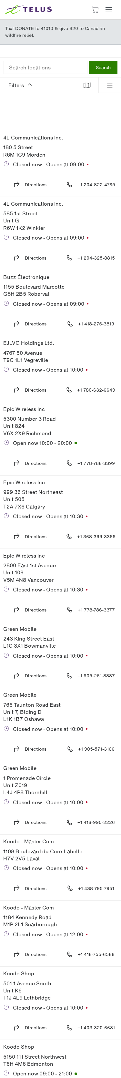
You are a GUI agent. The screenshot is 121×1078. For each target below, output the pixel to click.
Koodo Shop (18, 973)
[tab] (87, 85)
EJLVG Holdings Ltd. (28, 343)
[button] (109, 10)
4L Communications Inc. (33, 137)
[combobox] (45, 67)
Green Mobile (19, 629)
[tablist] (98, 85)
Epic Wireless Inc (24, 409)
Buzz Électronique (26, 277)
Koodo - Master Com (28, 841)
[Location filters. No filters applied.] (38, 85)
